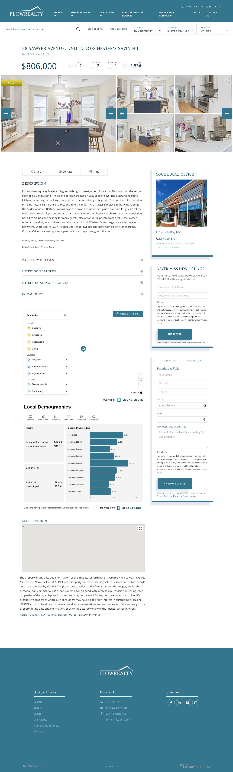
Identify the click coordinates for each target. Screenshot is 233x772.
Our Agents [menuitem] (106, 12)
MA (43, 614)
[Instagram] (195, 702)
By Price (206, 30)
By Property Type (178, 30)
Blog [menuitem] (197, 12)
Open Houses (118, 29)
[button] (78, 29)
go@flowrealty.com (116, 707)
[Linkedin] (179, 702)
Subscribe (175, 334)
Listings (34, 614)
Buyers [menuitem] (38, 707)
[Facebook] (171, 702)
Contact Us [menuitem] (211, 14)
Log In (207, 6)
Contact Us (162, 247)
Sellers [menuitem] (38, 713)
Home (23, 614)
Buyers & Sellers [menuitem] (81, 12)
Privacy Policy (163, 496)
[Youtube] (187, 702)
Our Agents (175, 247)
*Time (159, 413)
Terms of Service (182, 496)
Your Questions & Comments (171, 426)
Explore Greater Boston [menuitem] (132, 14)
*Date (160, 399)
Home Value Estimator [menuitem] (166, 14)
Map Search (95, 29)
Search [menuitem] (58, 12)
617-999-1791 (191, 6)
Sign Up (217, 6)
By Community (143, 30)
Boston (62, 614)
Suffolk (52, 614)
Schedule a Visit (195, 360)
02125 (72, 614)
